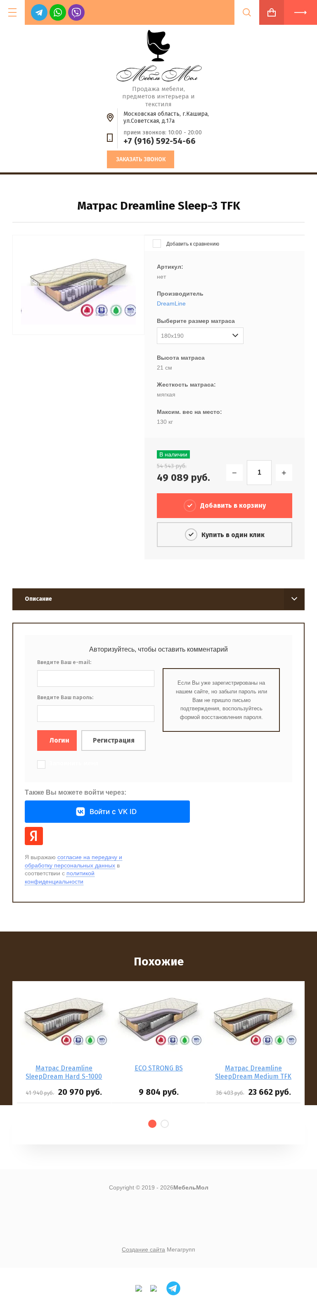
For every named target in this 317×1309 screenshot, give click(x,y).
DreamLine (171, 303)
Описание (38, 598)
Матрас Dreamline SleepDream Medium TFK (253, 1072)
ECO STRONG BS (159, 1068)
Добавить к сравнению (192, 244)
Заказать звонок (141, 159)
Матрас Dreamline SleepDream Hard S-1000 (64, 1072)
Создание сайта (143, 1249)
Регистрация (114, 740)
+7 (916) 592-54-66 (159, 141)
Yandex (34, 836)
